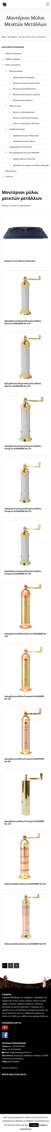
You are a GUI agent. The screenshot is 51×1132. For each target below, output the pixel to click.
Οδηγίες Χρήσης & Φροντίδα (24, 159)
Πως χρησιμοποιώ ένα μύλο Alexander (24, 153)
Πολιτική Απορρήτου (10, 1068)
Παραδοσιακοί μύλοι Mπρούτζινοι (26, 136)
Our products (12, 37)
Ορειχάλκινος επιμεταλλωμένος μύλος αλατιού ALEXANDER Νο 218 (22, 322)
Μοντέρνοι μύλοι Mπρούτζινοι (24, 89)
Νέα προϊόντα (11, 171)
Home (4, 37)
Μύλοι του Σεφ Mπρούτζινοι (24, 112)
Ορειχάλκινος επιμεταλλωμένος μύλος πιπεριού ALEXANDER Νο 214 (22, 572)
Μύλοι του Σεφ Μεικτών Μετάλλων (26, 124)
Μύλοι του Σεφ (15, 106)
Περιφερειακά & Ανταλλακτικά (20, 147)
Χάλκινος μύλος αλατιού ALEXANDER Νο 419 (25, 944)
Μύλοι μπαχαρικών (13, 65)
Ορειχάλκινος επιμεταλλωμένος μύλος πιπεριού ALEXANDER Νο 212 (22, 447)
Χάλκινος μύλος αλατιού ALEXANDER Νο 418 (25, 884)
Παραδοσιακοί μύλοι (17, 129)
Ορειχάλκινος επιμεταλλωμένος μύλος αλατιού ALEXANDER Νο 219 (22, 384)
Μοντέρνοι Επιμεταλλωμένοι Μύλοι (26, 83)
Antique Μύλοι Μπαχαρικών (24, 77)
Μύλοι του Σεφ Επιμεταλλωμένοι (25, 118)
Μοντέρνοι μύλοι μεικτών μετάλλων (26, 94)
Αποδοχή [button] (34, 1125)
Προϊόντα (9, 177)
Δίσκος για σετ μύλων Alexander (19, 261)
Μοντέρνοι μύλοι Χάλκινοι (23, 100)
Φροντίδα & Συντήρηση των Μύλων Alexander (31, 165)
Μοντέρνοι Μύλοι (16, 71)
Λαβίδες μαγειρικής (13, 59)
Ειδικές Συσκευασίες (13, 53)
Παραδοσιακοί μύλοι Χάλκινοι (24, 141)
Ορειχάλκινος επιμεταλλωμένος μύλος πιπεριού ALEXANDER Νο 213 (22, 509)
